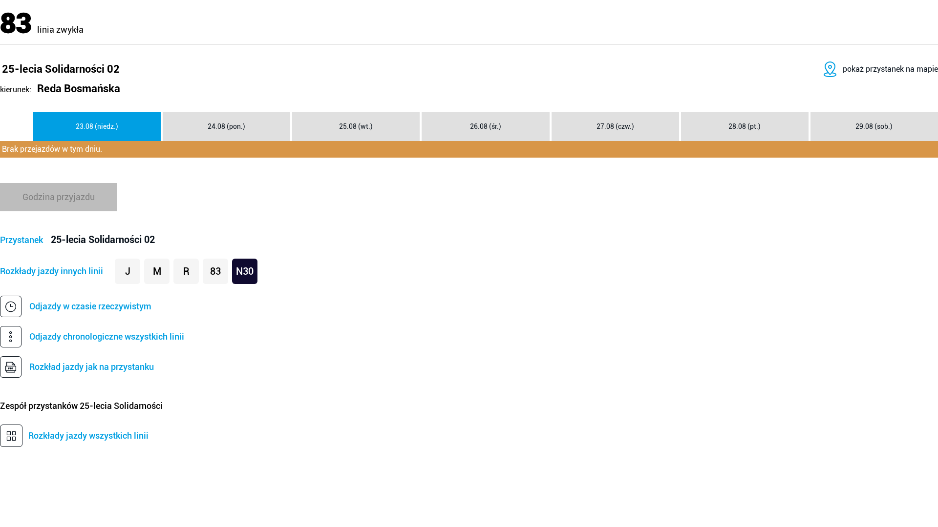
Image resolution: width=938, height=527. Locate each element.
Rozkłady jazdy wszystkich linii (88, 435)
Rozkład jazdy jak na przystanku (91, 367)
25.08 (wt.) (356, 126)
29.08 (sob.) (874, 126)
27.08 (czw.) (615, 126)
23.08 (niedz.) (97, 126)
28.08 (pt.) (744, 126)
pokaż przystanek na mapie (890, 69)
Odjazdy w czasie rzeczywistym (90, 306)
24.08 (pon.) (226, 126)
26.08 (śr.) (485, 126)
